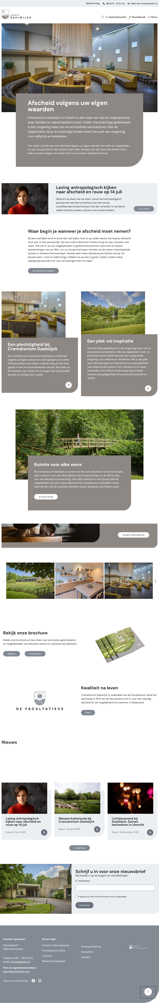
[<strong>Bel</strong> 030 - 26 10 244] (104, 3)
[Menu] (149, 17)
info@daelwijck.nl (20, 961)
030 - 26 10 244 (115, 3)
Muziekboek (138, 17)
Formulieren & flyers (53, 950)
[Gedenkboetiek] (106, 17)
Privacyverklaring (91, 946)
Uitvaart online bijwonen (56, 945)
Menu (154, 17)
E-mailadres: (82, 881)
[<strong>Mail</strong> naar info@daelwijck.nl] (129, 3)
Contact (85, 957)
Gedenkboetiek (117, 17)
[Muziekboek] (130, 17)
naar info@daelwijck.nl (144, 3)
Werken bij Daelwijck (53, 961)
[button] (3, 581)
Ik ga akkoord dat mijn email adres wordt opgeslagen (102, 896)
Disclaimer (87, 951)
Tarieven (47, 956)
